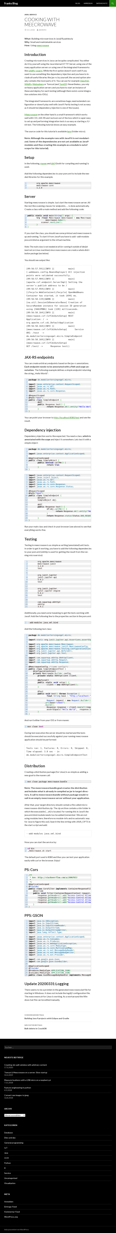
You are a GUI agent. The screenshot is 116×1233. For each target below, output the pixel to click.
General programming (13, 1143)
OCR (6, 1158)
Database (8, 1132)
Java (26, 14)
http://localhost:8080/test (66, 417)
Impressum (88, 3)
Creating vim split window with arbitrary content (25, 1065)
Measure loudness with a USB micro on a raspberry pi (27, 1080)
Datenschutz (101, 3)
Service (33, 14)
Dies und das (10, 1137)
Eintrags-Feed (10, 1206)
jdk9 (53, 163)
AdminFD (42, 30)
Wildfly (28, 84)
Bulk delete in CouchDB (35, 1027)
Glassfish (84, 80)
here (69, 131)
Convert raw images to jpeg (16, 1095)
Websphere (38, 84)
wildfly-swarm (35, 70)
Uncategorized (10, 1178)
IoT (5, 1148)
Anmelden (8, 1201)
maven (43, 163)
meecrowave (42, 45)
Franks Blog (11, 3)
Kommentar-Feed (12, 1212)
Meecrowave (30, 114)
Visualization (9, 1183)
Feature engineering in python (17, 1087)
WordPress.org (11, 1217)
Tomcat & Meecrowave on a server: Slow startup (25, 1072)
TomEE (62, 84)
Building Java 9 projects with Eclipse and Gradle (46, 1017)
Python (7, 1163)
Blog (78, 3)
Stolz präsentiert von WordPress (16, 1230)
